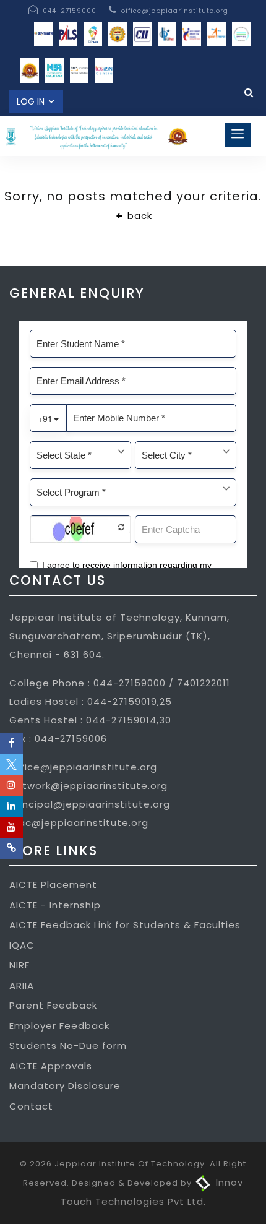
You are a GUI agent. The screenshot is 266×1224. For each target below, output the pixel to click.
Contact (31, 1106)
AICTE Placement (53, 884)
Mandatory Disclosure (65, 1085)
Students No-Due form (68, 1045)
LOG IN (32, 101)
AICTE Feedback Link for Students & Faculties (125, 924)
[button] (238, 135)
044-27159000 (68, 10)
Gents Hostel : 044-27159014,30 (90, 719)
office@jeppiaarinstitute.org (173, 10)
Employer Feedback (59, 1025)
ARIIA (21, 985)
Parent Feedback (53, 1005)
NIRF (19, 965)
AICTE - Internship (55, 905)
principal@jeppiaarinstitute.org (89, 804)
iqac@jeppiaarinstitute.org (78, 822)
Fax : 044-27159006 (58, 738)
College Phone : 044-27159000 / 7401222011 (119, 682)
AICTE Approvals (50, 1065)
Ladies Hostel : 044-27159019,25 (90, 701)
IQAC (22, 945)
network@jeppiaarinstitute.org (88, 785)
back (138, 215)
